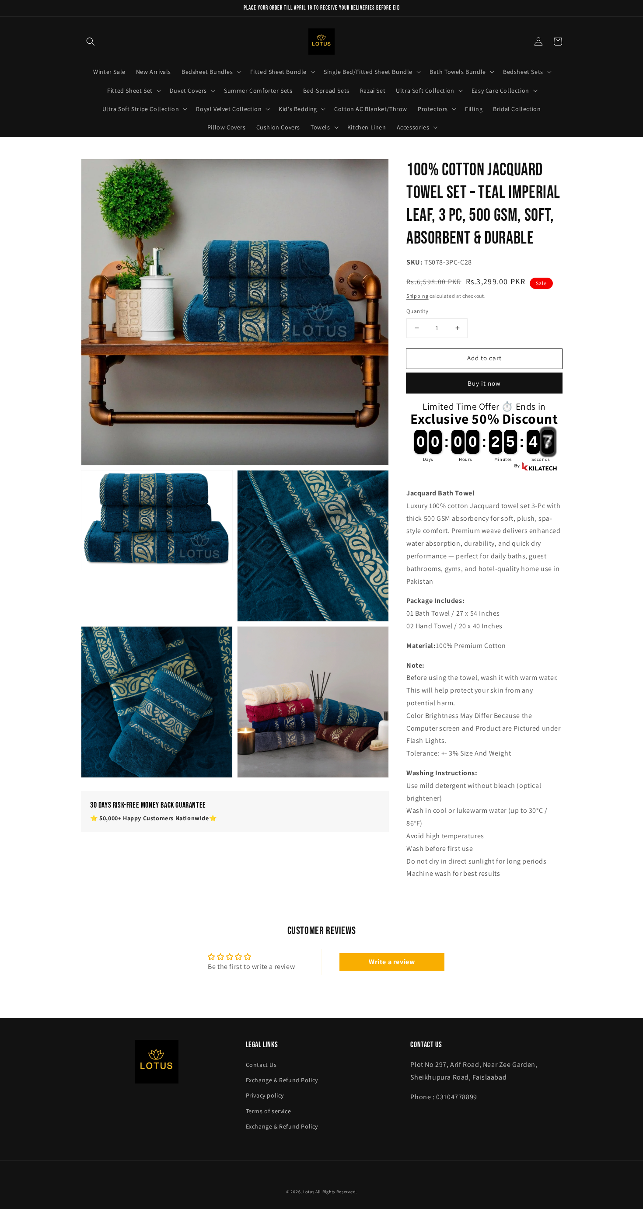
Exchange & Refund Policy (282, 1080)
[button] (90, 41)
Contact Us (261, 1065)
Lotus (309, 1192)
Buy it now (484, 383)
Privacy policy (265, 1095)
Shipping (417, 296)
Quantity (417, 311)
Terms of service (268, 1111)
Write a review (392, 961)
